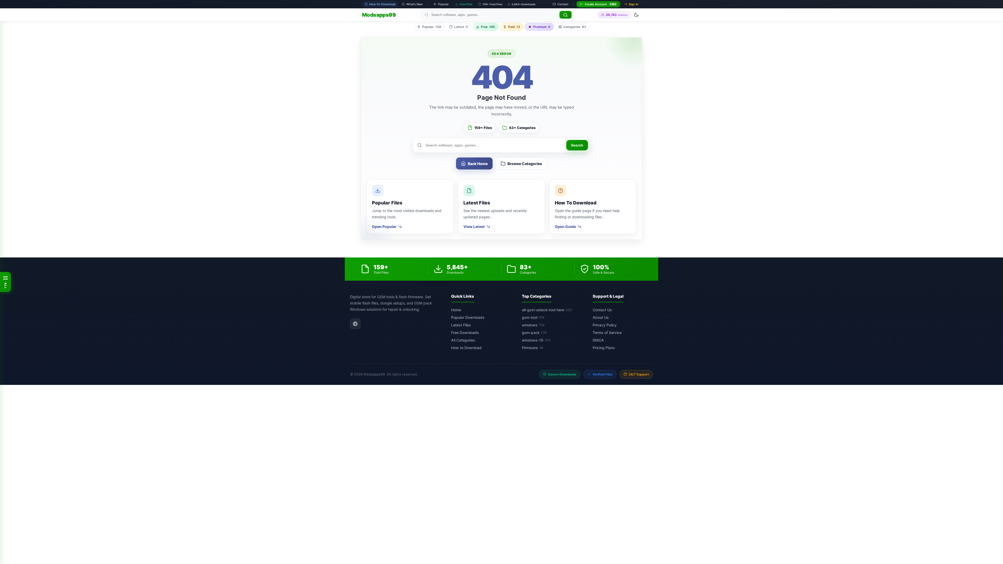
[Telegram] (355, 324)
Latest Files (461, 325)
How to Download (466, 347)
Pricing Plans (604, 347)
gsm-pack (534, 332)
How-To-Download (382, 4)
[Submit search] (565, 15)
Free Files (466, 4)
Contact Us (602, 310)
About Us (601, 317)
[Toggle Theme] (636, 15)
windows (533, 325)
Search (577, 145)
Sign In (633, 4)
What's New (414, 4)
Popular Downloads (468, 317)
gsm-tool (533, 317)
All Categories (463, 340)
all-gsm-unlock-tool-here (547, 310)
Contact (562, 4)
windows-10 (536, 340)
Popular (443, 4)
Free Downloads (465, 332)
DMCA (598, 340)
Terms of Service (607, 332)
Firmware (532, 347)
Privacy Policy (605, 325)
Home (456, 310)
